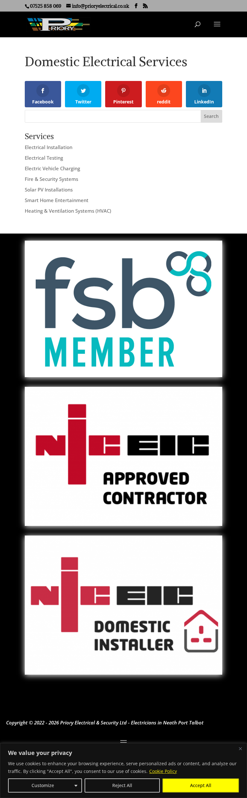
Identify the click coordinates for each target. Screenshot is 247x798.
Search (211, 116)
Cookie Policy (163, 771)
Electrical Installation (48, 147)
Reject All (122, 785)
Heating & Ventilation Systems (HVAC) (68, 211)
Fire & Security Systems (51, 179)
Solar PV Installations (49, 189)
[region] (123, 770)
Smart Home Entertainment (56, 200)
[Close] (240, 748)
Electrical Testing (44, 158)
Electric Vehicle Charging (52, 168)
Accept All (200, 785)
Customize (43, 785)
